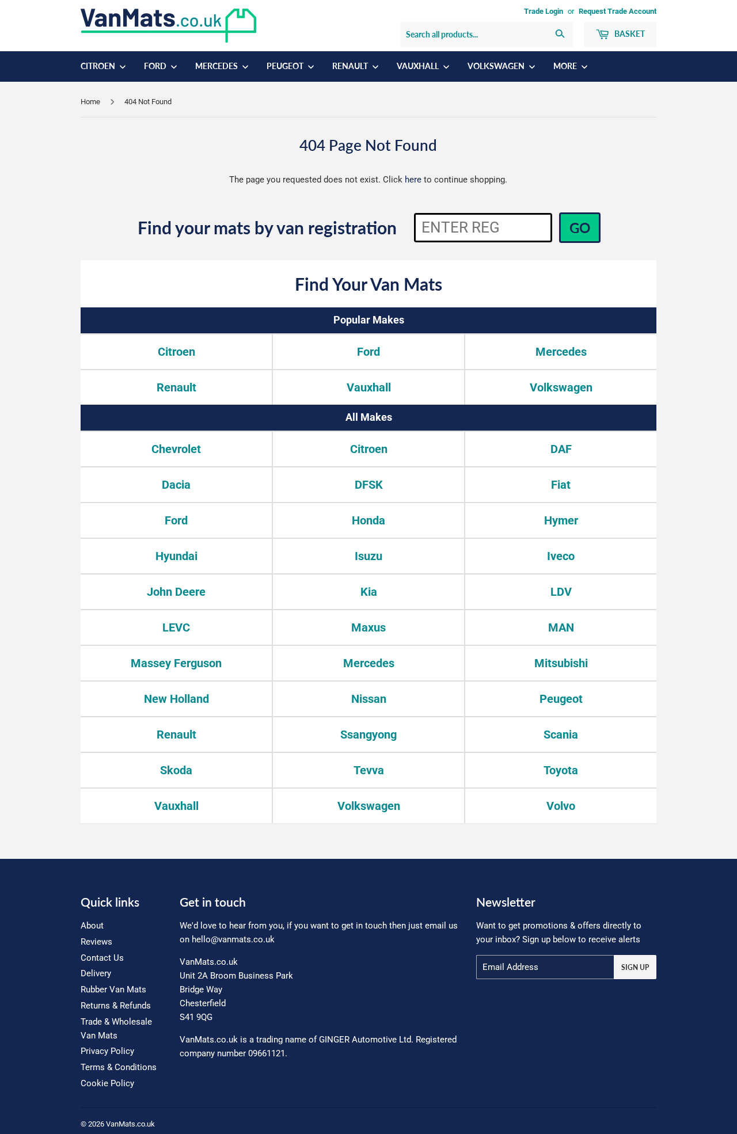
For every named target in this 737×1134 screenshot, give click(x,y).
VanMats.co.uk (130, 1124)
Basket (629, 34)
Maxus (368, 627)
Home (90, 101)
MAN (561, 627)
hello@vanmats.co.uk (233, 939)
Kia (368, 592)
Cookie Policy (107, 1083)
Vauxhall (418, 66)
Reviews (96, 942)
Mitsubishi (561, 663)
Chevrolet (176, 449)
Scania (561, 734)
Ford (156, 66)
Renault (351, 66)
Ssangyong (368, 734)
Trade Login (543, 11)
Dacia (176, 485)
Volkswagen (497, 66)
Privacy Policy (107, 1051)
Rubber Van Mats (113, 989)
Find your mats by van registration (267, 227)
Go (579, 227)
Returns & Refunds (116, 1005)
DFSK (369, 485)
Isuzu (368, 556)
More (566, 66)
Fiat (561, 485)
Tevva (369, 770)
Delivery (96, 973)
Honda (368, 520)
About (92, 925)
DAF (561, 449)
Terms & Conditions (119, 1067)
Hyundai (176, 556)
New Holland (176, 699)
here (413, 179)
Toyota (561, 770)
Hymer (561, 520)
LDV (561, 592)
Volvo (560, 806)
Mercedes (217, 66)
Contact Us (102, 958)
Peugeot (286, 66)
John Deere (176, 592)
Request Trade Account (617, 11)
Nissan (368, 699)
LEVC (176, 627)
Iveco (561, 556)
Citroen (99, 66)
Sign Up (635, 967)
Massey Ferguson (176, 663)
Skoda (176, 770)
